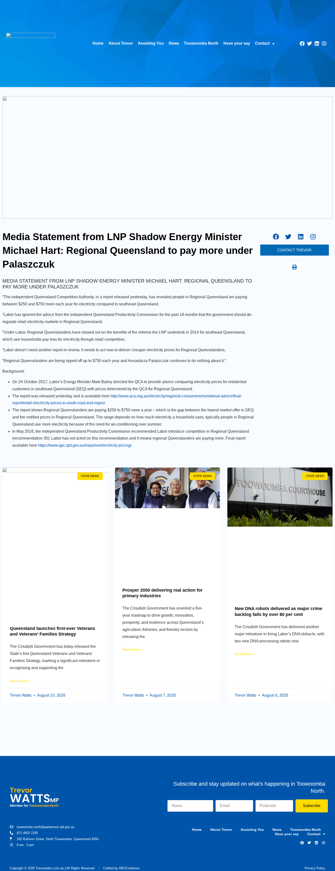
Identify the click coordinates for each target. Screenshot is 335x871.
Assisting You (151, 43)
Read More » (20, 681)
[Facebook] (302, 43)
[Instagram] (324, 43)
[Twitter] (309, 43)
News (174, 43)
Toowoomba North (201, 43)
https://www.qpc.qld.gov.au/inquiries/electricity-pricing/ (84, 445)
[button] (294, 266)
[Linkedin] (316, 43)
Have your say (236, 43)
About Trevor (120, 43)
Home (97, 43)
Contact (262, 43)
